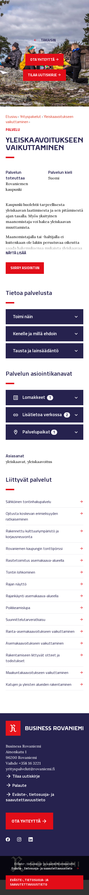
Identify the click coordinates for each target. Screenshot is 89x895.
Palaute (16, 785)
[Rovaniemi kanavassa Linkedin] (30, 840)
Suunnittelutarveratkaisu (25, 619)
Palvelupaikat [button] (34, 431)
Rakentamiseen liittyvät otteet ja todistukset (33, 657)
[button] (44, 251)
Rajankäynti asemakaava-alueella (32, 596)
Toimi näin (23, 316)
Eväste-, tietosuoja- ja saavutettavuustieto (30, 797)
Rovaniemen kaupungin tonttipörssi (34, 548)
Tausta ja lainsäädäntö (36, 350)
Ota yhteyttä (44, 59)
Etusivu (11, 116)
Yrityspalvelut (30, 116)
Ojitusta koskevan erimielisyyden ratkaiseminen (32, 516)
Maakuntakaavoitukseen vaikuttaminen (37, 672)
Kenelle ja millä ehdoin (35, 333)
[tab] (44, 316)
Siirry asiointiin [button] (24, 268)
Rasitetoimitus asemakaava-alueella (35, 560)
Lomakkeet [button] (32, 397)
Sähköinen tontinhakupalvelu (28, 501)
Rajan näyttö (16, 584)
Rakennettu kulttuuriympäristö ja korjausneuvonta (32, 533)
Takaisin (48, 40)
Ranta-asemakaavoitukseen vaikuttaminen (40, 631)
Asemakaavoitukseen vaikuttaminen (35, 643)
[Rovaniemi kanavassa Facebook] (8, 840)
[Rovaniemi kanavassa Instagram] (19, 840)
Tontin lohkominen (20, 572)
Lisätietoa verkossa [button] (40, 414)
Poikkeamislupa (18, 607)
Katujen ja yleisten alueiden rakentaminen (38, 684)
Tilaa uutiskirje (44, 75)
